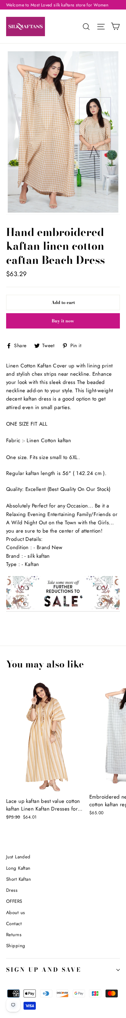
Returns (13, 934)
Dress (11, 890)
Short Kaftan (18, 879)
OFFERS (14, 901)
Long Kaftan (18, 868)
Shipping (15, 945)
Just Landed (18, 856)
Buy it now (63, 320)
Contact (14, 923)
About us (15, 912)
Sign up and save (43, 969)
